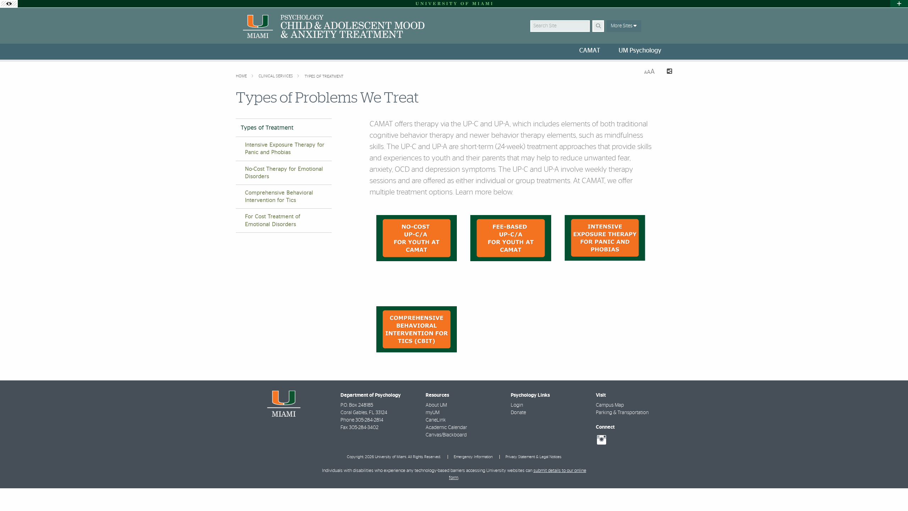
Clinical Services (276, 76)
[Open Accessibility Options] (9, 3)
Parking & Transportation (622, 412)
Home (242, 76)
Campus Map (610, 405)
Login (517, 405)
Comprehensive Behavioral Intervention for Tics (279, 196)
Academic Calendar (446, 427)
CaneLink (436, 420)
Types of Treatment (324, 76)
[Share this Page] (666, 72)
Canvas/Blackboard (446, 435)
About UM (436, 405)
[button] (892, 491)
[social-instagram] (601, 440)
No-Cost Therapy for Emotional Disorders (284, 172)
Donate (518, 412)
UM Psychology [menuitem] (640, 51)
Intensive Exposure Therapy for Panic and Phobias (285, 148)
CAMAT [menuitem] (589, 51)
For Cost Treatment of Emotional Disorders (272, 220)
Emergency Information (473, 457)
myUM (432, 412)
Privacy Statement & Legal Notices (533, 457)
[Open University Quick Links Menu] (899, 3)
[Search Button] (598, 26)
